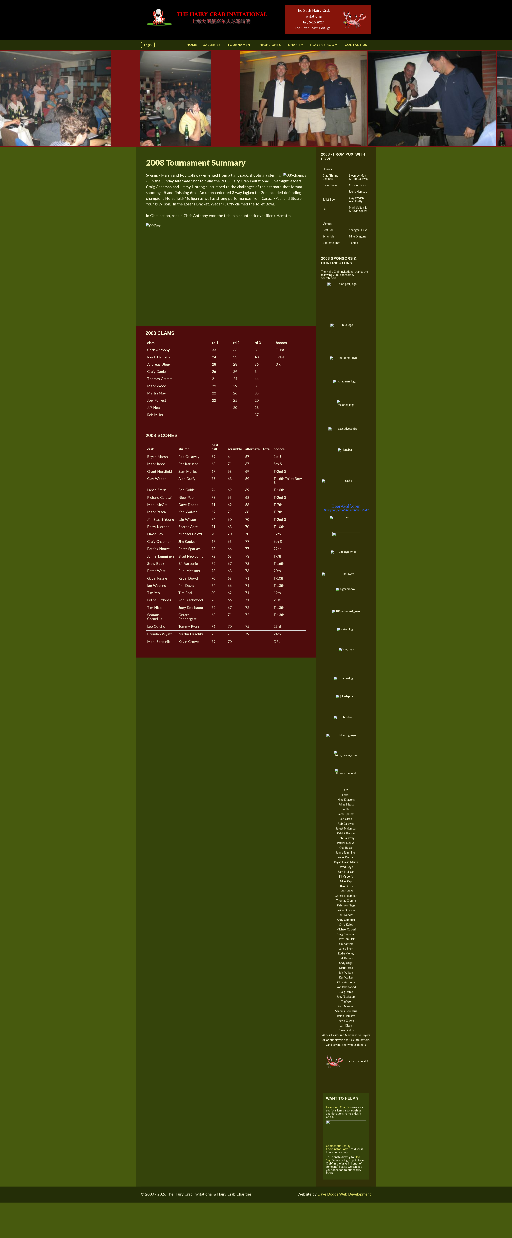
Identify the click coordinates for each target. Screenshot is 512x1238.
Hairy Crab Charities (338, 1107)
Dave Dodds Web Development (344, 1194)
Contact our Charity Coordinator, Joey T (338, 1147)
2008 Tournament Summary (196, 163)
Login (148, 45)
